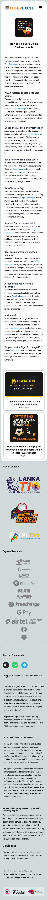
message (15, 350)
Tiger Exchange (10, 64)
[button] (40, 8)
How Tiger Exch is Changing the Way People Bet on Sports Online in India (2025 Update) (24, 449)
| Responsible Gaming (23, 877)
